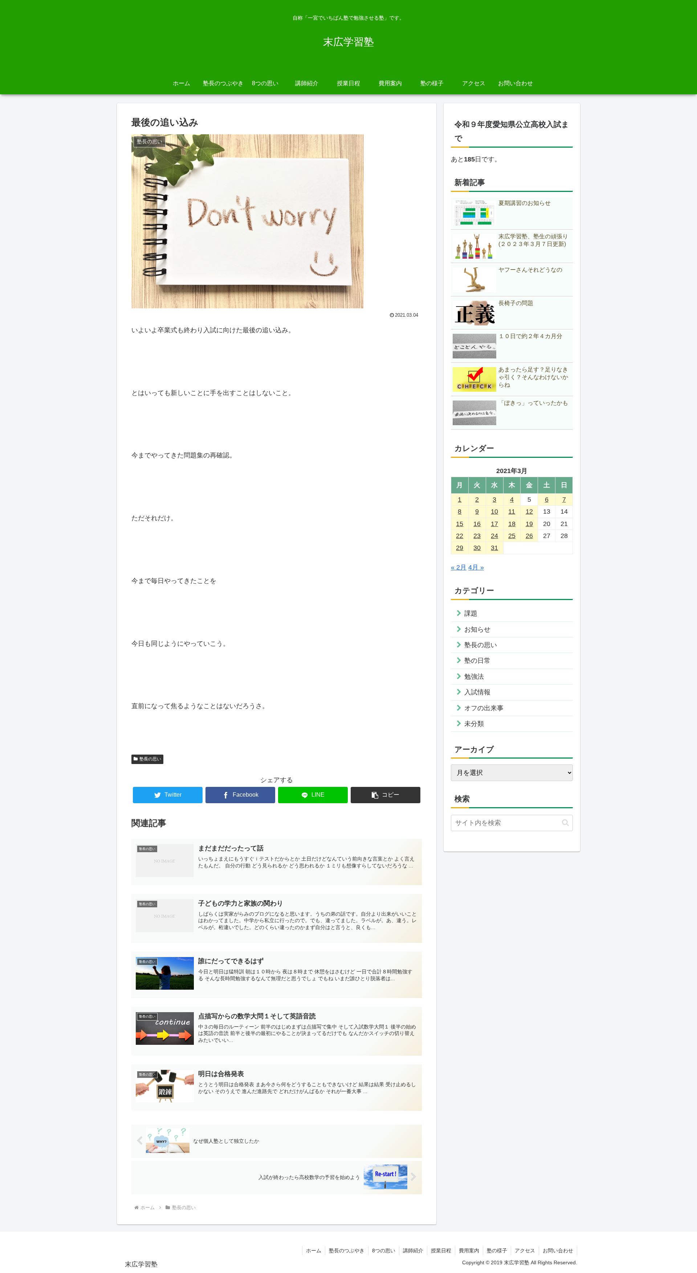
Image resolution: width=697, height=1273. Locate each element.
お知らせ (477, 629)
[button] (385, 795)
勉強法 (474, 676)
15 (459, 523)
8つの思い (383, 1250)
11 (511, 511)
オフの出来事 (484, 708)
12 (529, 511)
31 (494, 547)
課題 (470, 613)
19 (529, 523)
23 (477, 535)
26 (529, 535)
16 (477, 523)
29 (459, 547)
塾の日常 (477, 660)
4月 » (476, 567)
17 (494, 523)
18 (511, 523)
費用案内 (469, 1250)
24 (494, 535)
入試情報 (477, 692)
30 (477, 547)
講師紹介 (413, 1250)
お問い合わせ (558, 1250)
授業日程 (441, 1250)
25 (511, 535)
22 (459, 535)
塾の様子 (497, 1250)
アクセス (525, 1250)
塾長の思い (150, 758)
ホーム (313, 1250)
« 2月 (458, 567)
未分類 (474, 723)
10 (494, 511)
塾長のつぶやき (346, 1250)
